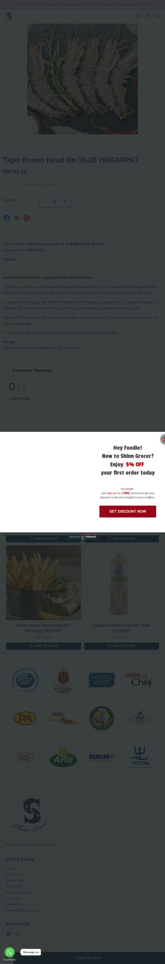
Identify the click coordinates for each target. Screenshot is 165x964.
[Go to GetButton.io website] (9, 960)
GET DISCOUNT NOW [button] (127, 511)
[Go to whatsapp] (10, 952)
